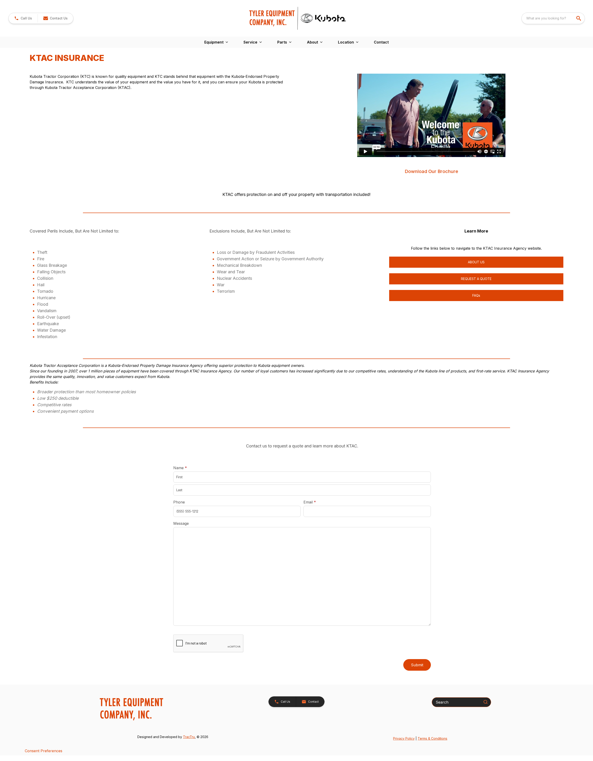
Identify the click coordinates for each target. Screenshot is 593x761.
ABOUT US (476, 262)
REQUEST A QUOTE (476, 279)
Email (316, 502)
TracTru (189, 737)
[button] (23, 18)
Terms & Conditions (432, 738)
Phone (179, 502)
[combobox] (553, 18)
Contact (381, 42)
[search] (579, 18)
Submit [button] (417, 665)
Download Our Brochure (431, 171)
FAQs (476, 295)
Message (181, 523)
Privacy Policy (404, 738)
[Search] (485, 702)
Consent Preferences (43, 750)
